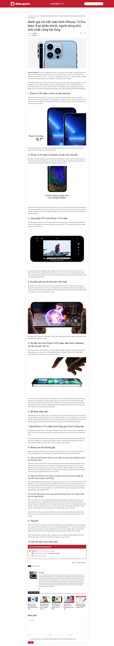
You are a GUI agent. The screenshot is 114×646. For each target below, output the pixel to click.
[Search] (102, 3)
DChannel (30, 16)
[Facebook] (39, 588)
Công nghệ (36, 16)
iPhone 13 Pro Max (36, 566)
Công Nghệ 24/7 (57, 4)
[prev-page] (29, 613)
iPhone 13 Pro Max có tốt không (46, 551)
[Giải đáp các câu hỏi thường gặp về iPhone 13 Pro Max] (81, 599)
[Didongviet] (21, 3)
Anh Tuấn (41, 572)
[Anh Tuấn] (33, 580)
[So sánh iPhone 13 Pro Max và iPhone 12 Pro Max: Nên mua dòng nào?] (57, 599)
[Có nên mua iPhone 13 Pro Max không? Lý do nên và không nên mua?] (69, 599)
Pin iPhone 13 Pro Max (40, 556)
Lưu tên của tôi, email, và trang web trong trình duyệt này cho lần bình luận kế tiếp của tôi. (53, 639)
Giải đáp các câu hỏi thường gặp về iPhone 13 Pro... (81, 606)
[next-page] (31, 613)
